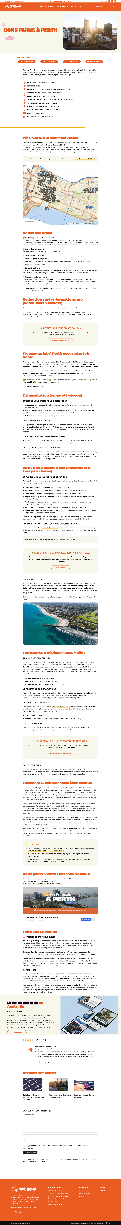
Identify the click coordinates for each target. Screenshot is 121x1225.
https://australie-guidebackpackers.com (47, 1049)
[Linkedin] (43, 1062)
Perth (25, 70)
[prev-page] (24, 1103)
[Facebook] (109, 1)
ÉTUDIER (70, 6)
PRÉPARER (43, 6)
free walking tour (29, 599)
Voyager (51, 6)
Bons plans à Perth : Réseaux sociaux (42, 110)
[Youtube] (115, 1)
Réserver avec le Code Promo (60, 753)
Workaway (37, 856)
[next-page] (27, 1103)
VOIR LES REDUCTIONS (60, 340)
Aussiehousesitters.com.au (37, 851)
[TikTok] (46, 1062)
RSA (83, 312)
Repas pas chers (33, 86)
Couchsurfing (66, 861)
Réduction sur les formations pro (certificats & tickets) (51, 89)
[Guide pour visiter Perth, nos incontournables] (60, 1084)
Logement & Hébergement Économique (43, 106)
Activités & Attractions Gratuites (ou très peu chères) (50, 99)
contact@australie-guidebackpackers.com (24, 1207)
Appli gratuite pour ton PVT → (63, 1)
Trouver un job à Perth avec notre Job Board (46, 93)
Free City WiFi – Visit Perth (85, 159)
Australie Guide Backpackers (10, 34)
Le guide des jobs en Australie (40, 117)
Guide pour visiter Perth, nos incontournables (60, 1096)
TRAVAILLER (61, 6)
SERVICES (78, 6)
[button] (114, 7)
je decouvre (60, 567)
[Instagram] (112, 1)
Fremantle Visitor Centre (61, 707)
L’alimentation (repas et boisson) (41, 96)
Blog (102, 1191)
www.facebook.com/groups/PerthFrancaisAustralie (42, 883)
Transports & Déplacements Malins (42, 103)
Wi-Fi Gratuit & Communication (40, 82)
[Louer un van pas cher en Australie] (86, 1084)
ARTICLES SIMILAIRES (39, 1073)
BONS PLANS (100, 7)
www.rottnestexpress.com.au (64, 539)
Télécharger (17, 1032)
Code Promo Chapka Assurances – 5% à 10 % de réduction (33, 1097)
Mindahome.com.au (57, 851)
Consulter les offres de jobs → (34, 386)
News (103, 1187)
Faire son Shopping (35, 113)
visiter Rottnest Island (50, 528)
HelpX (30, 856)
